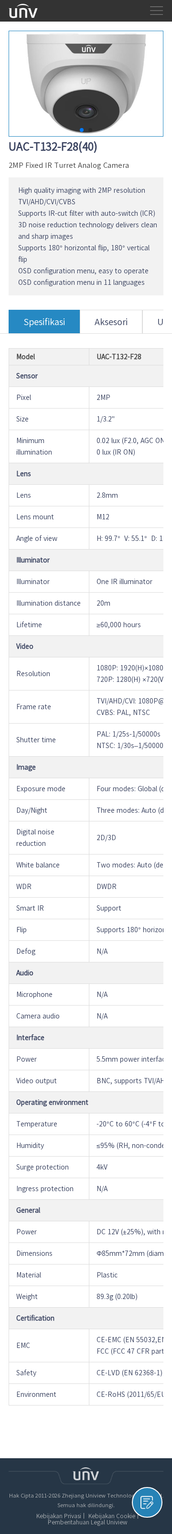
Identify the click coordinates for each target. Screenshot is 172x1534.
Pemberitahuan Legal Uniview (87, 1522)
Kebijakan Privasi (58, 1516)
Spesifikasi (44, 321)
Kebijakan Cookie (111, 1516)
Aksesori (111, 321)
